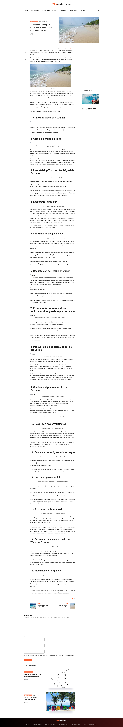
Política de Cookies (75, 724)
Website (25, 649)
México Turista (38, 34)
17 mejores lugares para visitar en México (62, 606)
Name (25, 636)
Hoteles (54, 10)
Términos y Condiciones (50, 724)
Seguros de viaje (35, 10)
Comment (26, 619)
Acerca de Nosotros (37, 724)
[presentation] (95, 91)
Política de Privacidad (63, 724)
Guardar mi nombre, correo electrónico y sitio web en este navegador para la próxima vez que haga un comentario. (50, 655)
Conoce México (45, 10)
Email (25, 643)
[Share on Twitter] (25, 56)
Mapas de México (64, 10)
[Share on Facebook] (25, 52)
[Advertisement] (90, 67)
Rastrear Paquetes (93, 724)
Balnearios (83, 10)
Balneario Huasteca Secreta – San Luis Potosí (89, 109)
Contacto (28, 724)
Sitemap (84, 724)
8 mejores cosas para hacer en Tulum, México (44, 606)
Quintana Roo (34, 21)
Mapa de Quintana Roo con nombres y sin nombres (32, 675)
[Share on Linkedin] (25, 59)
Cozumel (72, 49)
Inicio (26, 10)
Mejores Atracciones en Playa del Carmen (31, 699)
